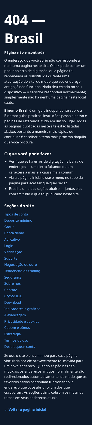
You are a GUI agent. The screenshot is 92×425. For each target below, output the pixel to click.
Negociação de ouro (20, 264)
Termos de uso (16, 340)
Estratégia (12, 334)
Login (8, 245)
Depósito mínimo (18, 220)
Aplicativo (12, 239)
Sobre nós (12, 283)
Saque (9, 226)
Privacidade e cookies (21, 321)
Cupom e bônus (17, 327)
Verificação (13, 252)
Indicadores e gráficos (22, 308)
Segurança (13, 277)
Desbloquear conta (19, 346)
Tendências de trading (22, 271)
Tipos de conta (16, 214)
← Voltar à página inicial (25, 409)
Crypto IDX (13, 296)
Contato (10, 290)
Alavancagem (15, 315)
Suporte (10, 258)
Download (12, 302)
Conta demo (14, 233)
